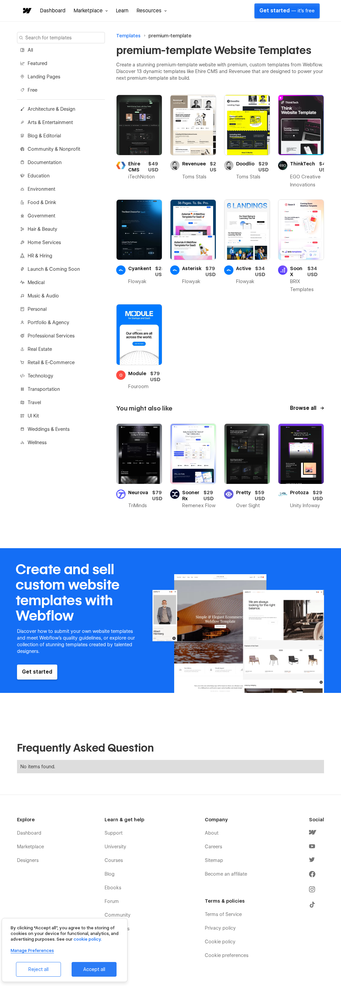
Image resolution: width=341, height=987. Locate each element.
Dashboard (53, 11)
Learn (122, 11)
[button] (91, 10)
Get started (287, 11)
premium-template (170, 35)
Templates (128, 35)
